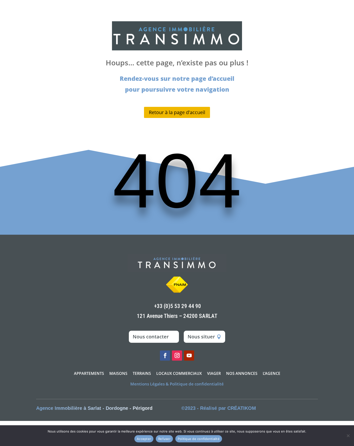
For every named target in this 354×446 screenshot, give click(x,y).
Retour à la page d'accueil (177, 112)
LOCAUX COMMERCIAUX (179, 374)
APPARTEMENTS (89, 374)
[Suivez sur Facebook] (165, 355)
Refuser (164, 439)
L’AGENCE (271, 374)
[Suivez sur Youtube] (189, 355)
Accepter (144, 439)
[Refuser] (348, 435)
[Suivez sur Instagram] (177, 355)
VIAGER (214, 374)
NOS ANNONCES (241, 374)
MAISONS (118, 374)
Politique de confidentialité (199, 439)
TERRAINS (142, 374)
